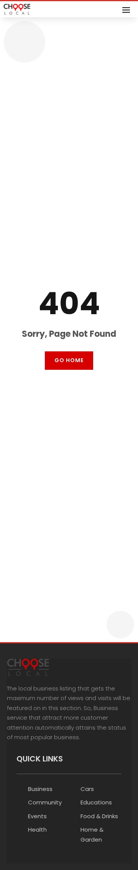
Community (45, 802)
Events (37, 816)
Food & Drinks (99, 816)
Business (40, 789)
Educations (96, 802)
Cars (87, 789)
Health (37, 830)
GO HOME (69, 360)
